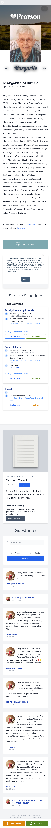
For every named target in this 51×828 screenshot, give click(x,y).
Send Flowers (36, 405)
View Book (12, 485)
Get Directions (15, 336)
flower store (21, 227)
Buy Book (24, 485)
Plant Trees (36, 336)
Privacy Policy (18, 818)
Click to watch (15, 368)
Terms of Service (31, 818)
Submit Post (25, 558)
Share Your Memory (15, 518)
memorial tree (31, 224)
